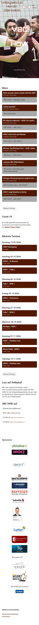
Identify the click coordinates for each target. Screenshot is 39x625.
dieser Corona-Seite (12, 227)
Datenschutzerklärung (10, 614)
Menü (35, 8)
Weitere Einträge (9, 208)
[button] (19, 248)
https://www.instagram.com (17, 422)
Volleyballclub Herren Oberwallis (11, 6)
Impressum (6, 617)
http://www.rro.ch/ (13, 413)
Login (26, 7)
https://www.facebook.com (17, 417)
